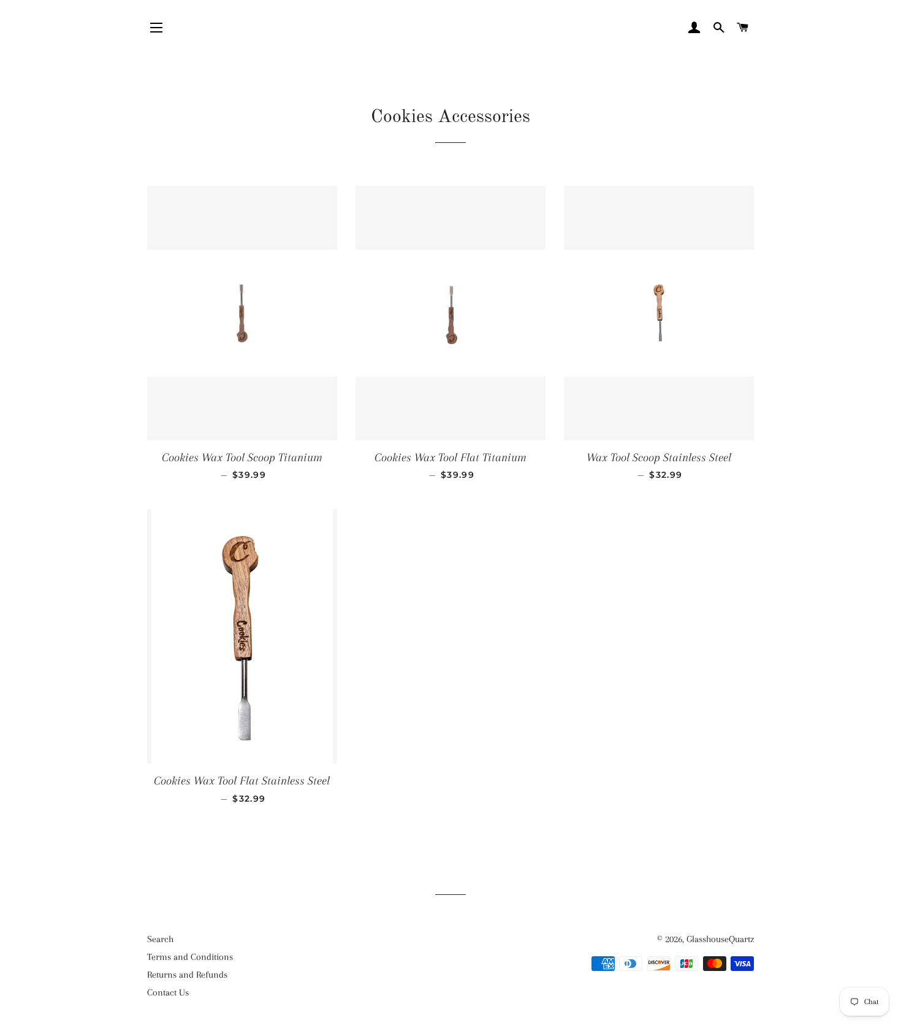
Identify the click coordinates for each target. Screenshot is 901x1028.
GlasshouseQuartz (720, 939)
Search (160, 939)
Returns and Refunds (187, 974)
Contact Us (168, 992)
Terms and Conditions (190, 956)
